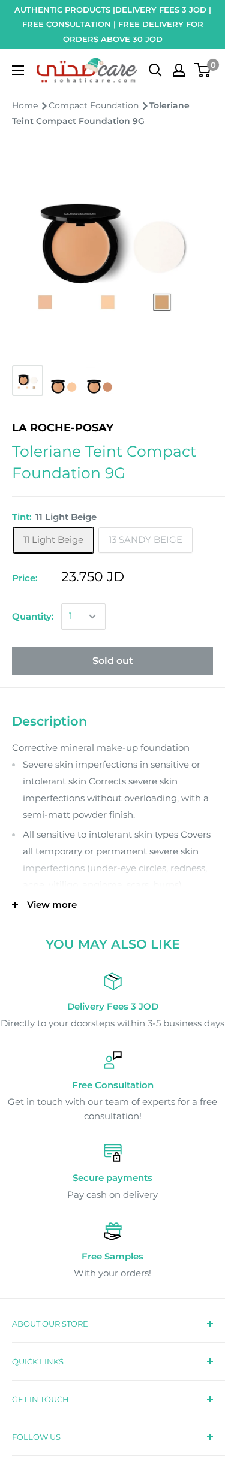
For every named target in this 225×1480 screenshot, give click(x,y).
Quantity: (33, 616)
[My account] (179, 70)
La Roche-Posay (62, 427)
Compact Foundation (95, 105)
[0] (203, 70)
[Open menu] (18, 70)
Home (26, 105)
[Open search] (155, 70)
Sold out (112, 660)
